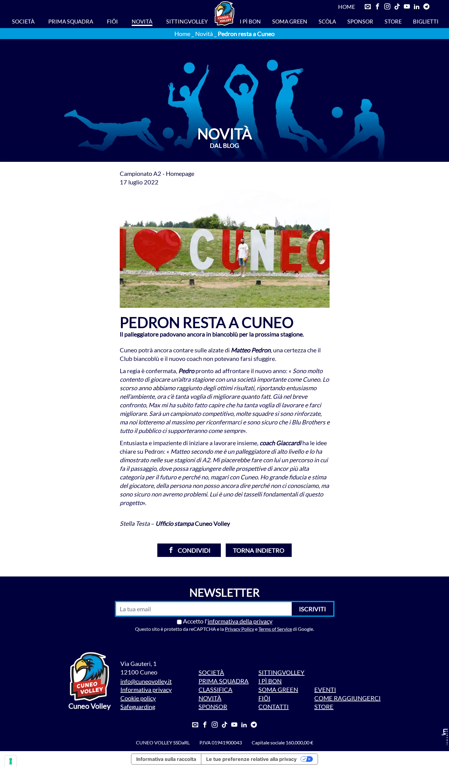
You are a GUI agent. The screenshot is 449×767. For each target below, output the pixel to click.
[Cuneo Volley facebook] (377, 6)
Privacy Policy (239, 629)
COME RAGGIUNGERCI (347, 698)
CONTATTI (273, 706)
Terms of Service (275, 629)
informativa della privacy (240, 621)
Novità (204, 33)
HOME (346, 6)
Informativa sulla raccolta (166, 759)
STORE (393, 21)
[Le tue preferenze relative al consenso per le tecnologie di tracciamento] (10, 761)
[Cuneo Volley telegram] (426, 6)
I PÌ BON (250, 21)
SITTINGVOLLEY (187, 21)
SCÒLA (327, 21)
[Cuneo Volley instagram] (387, 6)
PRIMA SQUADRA (70, 21)
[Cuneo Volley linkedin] (417, 6)
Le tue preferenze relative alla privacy (251, 759)
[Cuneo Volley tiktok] (397, 6)
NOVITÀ (142, 21)
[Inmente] (445, 737)
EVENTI (325, 689)
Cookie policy (138, 698)
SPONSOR (360, 21)
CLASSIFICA (215, 689)
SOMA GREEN (289, 21)
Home (182, 33)
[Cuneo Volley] (224, 13)
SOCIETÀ (23, 21)
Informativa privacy (146, 689)
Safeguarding (137, 706)
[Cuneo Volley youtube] (407, 6)
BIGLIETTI (426, 21)
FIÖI (112, 21)
